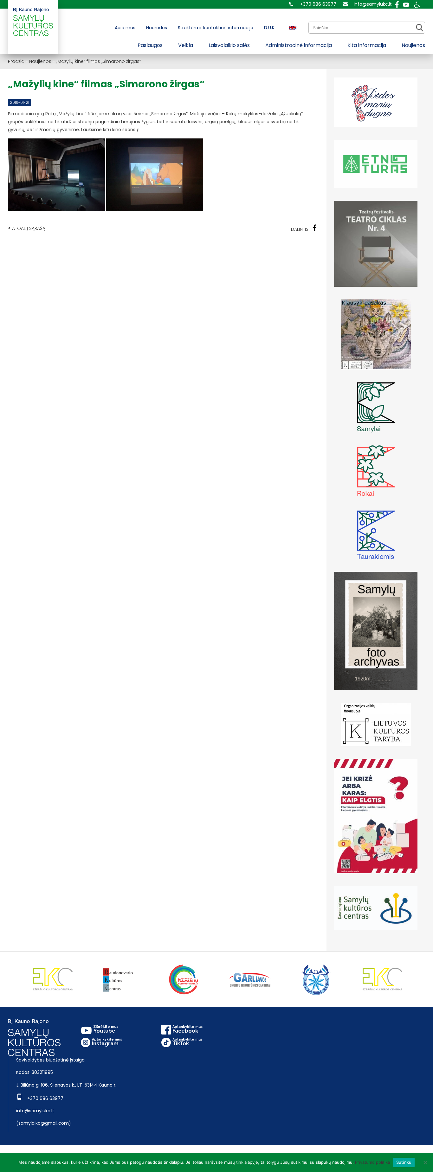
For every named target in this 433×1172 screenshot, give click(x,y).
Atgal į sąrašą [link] (26, 228)
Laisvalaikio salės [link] (229, 45)
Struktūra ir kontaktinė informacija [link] (215, 27)
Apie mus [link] (125, 27)
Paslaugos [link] (150, 45)
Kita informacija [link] (366, 45)
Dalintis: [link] (300, 229)
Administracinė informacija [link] (298, 45)
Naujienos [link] (413, 45)
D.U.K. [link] (269, 27)
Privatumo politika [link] (372, 1162)
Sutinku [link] (404, 1162)
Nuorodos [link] (156, 27)
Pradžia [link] (16, 61)
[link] (312, 4)
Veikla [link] (185, 45)
